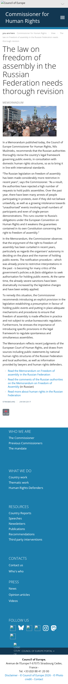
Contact (38, 679)
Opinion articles (19, 595)
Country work (18, 477)
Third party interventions (25, 539)
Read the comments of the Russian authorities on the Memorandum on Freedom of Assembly (35, 383)
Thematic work (19, 482)
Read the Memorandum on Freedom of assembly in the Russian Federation (31, 372)
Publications (17, 529)
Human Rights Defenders (26, 488)
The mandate (18, 448)
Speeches (15, 518)
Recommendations (22, 534)
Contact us (16, 565)
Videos (13, 601)
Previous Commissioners (25, 443)
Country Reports (20, 513)
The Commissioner (21, 438)
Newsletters (17, 524)
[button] (34, 4)
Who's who (16, 571)
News (12, 588)
